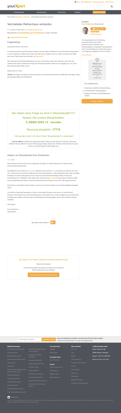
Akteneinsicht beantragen (36, 374)
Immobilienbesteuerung (34, 30)
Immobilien (31, 171)
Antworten (26, 17)
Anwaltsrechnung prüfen (36, 377)
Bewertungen (53, 352)
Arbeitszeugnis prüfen (13, 378)
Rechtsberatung (19, 12)
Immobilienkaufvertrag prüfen (15, 349)
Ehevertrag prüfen (34, 370)
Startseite (19, 17)
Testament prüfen (34, 367)
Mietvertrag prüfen (12, 385)
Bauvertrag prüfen (12, 352)
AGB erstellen (11, 363)
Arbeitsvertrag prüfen (13, 375)
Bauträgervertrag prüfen (14, 356)
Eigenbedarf (39, 56)
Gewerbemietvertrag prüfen (15, 389)
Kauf (53, 171)
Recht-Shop (61, 12)
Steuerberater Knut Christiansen (31, 33)
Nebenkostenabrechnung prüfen (16, 392)
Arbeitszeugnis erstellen (14, 382)
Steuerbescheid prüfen (35, 360)
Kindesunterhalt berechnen (36, 363)
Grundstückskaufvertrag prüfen (16, 359)
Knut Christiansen (88, 24)
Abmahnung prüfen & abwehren (38, 380)
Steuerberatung (41, 12)
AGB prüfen (10, 366)
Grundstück (53, 178)
